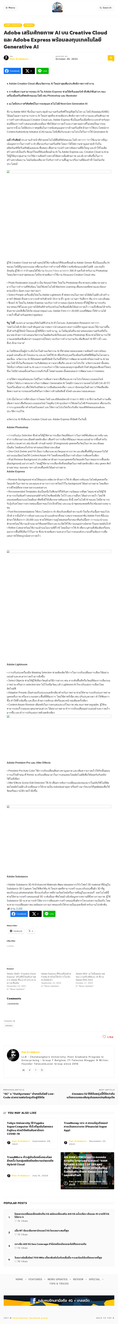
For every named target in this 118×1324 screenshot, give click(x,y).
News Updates (13, 25)
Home (19, 1279)
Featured (35, 1279)
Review (78, 1279)
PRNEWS (29, 25)
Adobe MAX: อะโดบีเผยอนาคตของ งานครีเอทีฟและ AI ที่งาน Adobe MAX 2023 (90, 976)
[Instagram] (42, 1070)
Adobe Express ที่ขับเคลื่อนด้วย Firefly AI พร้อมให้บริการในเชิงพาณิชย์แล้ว (56, 976)
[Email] (23, 1070)
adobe (8, 1025)
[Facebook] (35, 1070)
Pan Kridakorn (19, 59)
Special (94, 1279)
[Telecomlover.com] (57, 8)
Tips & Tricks (59, 1283)
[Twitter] (29, 1070)
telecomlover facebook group (30, 1318)
